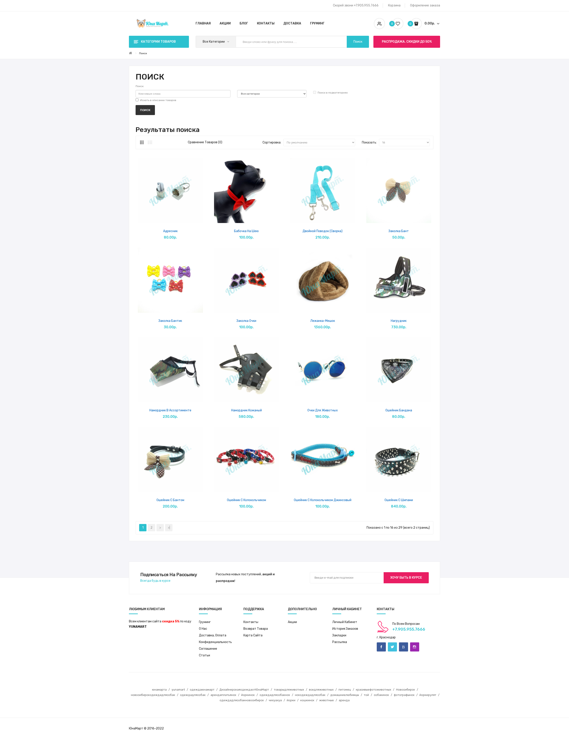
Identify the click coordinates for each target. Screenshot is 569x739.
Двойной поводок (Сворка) (323, 231)
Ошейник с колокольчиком (246, 500)
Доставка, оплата (212, 635)
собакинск (381, 695)
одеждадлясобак (193, 695)
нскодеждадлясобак (310, 695)
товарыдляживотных (289, 689)
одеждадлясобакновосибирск (242, 700)
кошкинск (307, 700)
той (366, 695)
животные (326, 700)
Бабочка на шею (246, 231)
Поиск (143, 53)
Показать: (369, 142)
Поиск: (140, 86)
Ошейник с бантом (170, 500)
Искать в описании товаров (158, 100)
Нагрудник (399, 321)
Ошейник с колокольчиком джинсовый (322, 500)
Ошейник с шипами (399, 500)
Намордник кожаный (246, 410)
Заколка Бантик (170, 321)
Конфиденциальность (215, 642)
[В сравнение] (182, 217)
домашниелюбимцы (344, 695)
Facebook (381, 646)
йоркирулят (427, 695)
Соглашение (208, 649)
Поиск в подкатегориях (333, 92)
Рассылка (339, 642)
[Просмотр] (158, 217)
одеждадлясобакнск (275, 695)
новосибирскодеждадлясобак (153, 695)
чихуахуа (275, 700)
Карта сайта (252, 635)
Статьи (204, 655)
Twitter (392, 646)
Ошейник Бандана (398, 410)
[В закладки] (170, 217)
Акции (292, 622)
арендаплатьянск (223, 695)
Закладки (339, 635)
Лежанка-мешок (322, 321)
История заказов (345, 629)
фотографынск (404, 695)
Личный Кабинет (344, 622)
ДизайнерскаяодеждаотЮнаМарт (244, 689)
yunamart (178, 689)
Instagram (414, 646)
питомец (345, 689)
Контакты (250, 622)
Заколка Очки (246, 321)
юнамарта (159, 689)
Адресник (170, 231)
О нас (203, 629)
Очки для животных (322, 410)
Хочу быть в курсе (406, 578)
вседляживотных (321, 689)
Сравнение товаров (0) (205, 142)
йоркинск (248, 695)
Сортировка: (271, 142)
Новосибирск (405, 689)
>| (169, 528)
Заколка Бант (399, 231)
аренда (344, 700)
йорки (291, 700)
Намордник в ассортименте (170, 410)
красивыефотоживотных (373, 689)
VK (403, 646)
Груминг (205, 622)
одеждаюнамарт (202, 689)
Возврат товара (255, 629)
